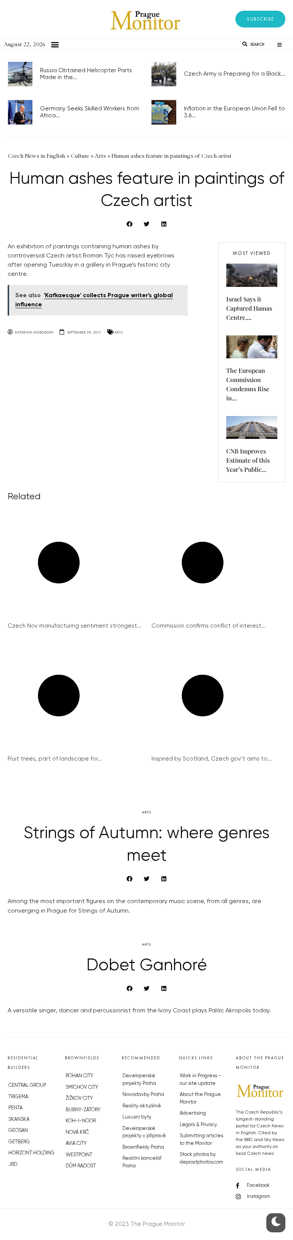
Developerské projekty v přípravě (144, 1132)
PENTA (15, 1108)
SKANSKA (18, 1119)
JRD (12, 1164)
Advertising (193, 1113)
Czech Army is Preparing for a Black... (234, 74)
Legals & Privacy (198, 1124)
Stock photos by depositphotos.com (201, 1158)
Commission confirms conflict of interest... (208, 626)
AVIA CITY (76, 1143)
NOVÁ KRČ (77, 1132)
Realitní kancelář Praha (141, 1162)
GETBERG (19, 1142)
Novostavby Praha (143, 1094)
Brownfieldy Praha (143, 1147)
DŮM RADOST (81, 1166)
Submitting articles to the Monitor (201, 1139)
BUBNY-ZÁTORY (83, 1109)
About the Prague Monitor (200, 1098)
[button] (260, 19)
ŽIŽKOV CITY (79, 1098)
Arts (118, 332)
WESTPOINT (79, 1155)
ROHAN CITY (79, 1075)
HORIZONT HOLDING (31, 1153)
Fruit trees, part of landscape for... (55, 759)
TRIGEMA (18, 1096)
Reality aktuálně (141, 1106)
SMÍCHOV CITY (82, 1087)
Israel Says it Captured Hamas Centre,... (249, 308)
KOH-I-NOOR (81, 1121)
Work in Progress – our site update (201, 1079)
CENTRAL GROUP (27, 1085)
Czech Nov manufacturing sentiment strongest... (75, 626)
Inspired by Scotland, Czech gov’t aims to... (211, 759)
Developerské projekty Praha (139, 1079)
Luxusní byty (136, 1117)
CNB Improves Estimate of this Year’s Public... (248, 460)
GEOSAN (18, 1130)
